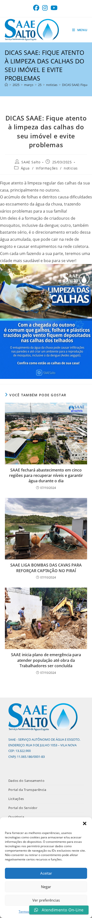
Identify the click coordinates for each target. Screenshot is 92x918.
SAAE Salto (30, 162)
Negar (46, 886)
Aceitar (46, 873)
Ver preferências (46, 900)
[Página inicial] (6, 85)
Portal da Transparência (27, 789)
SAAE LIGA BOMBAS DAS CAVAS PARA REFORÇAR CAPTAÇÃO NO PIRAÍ (46, 567)
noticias (71, 168)
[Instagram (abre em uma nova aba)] (45, 8)
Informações (47, 168)
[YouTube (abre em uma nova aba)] (54, 8)
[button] (84, 823)
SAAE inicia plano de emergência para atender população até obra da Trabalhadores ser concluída (46, 660)
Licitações (16, 799)
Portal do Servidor (23, 808)
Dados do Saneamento (26, 780)
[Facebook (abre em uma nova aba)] (37, 8)
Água (25, 168)
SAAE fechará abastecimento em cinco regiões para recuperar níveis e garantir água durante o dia (46, 475)
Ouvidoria (16, 817)
